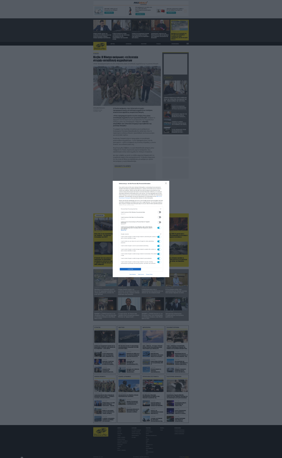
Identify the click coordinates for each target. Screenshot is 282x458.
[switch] (159, 212)
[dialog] (141, 229)
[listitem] (141, 209)
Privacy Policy (149, 274)
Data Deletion (133, 274)
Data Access (141, 274)
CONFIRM (130, 269)
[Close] (166, 183)
